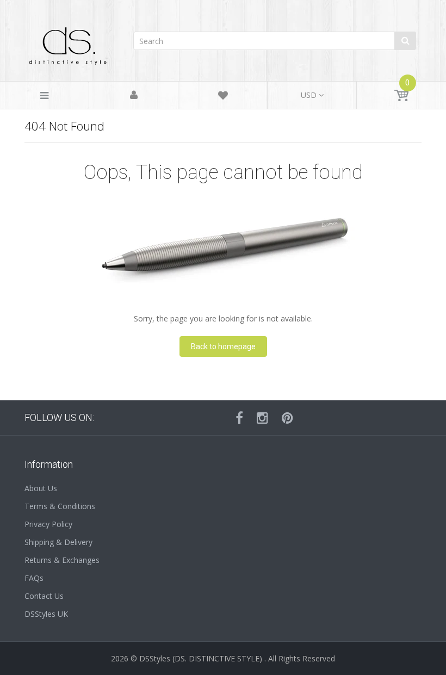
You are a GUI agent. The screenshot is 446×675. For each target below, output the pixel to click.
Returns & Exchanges (62, 560)
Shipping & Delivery (58, 542)
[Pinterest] (287, 417)
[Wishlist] (223, 97)
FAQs (34, 578)
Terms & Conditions (59, 506)
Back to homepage (223, 346)
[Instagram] (262, 417)
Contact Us (44, 596)
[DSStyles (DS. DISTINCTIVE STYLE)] (68, 43)
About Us (40, 488)
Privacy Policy (48, 524)
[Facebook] (239, 417)
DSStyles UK (46, 614)
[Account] (134, 95)
